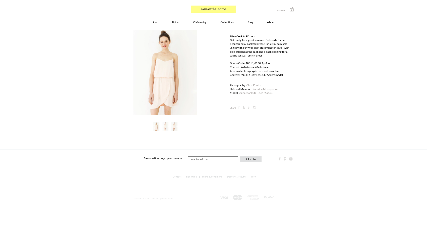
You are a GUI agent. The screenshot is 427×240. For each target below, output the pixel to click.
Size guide (191, 176)
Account (281, 10)
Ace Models (266, 92)
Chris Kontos (254, 85)
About (271, 22)
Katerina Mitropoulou (265, 88)
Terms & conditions (212, 176)
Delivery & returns (237, 176)
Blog (250, 22)
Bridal (175, 22)
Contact (177, 176)
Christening (200, 22)
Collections (227, 22)
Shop (155, 22)
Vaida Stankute (247, 92)
